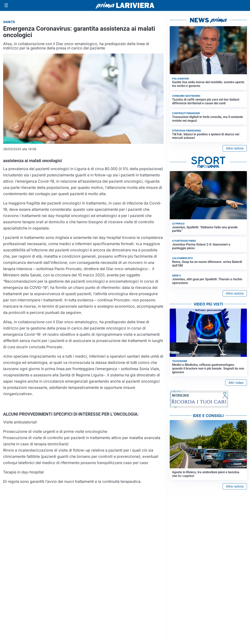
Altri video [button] (236, 383)
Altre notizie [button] (235, 148)
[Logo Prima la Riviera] (125, 5)
